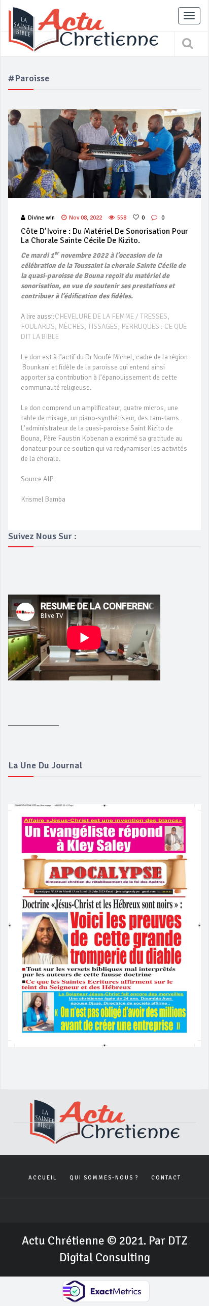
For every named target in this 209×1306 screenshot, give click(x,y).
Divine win (41, 218)
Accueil (42, 1177)
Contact (166, 1177)
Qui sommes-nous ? (103, 1177)
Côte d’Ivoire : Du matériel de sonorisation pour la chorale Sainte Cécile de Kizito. (104, 235)
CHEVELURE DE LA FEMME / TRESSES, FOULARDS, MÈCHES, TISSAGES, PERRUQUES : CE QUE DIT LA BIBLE (104, 326)
